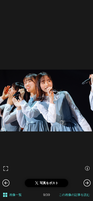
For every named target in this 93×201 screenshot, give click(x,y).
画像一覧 (15, 195)
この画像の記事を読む (74, 195)
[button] (87, 183)
